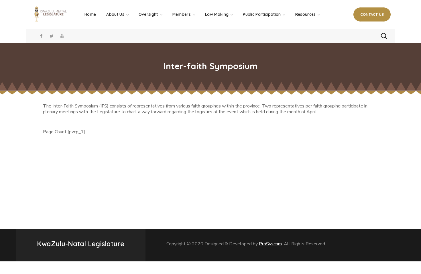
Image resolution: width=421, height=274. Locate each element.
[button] (372, 14)
